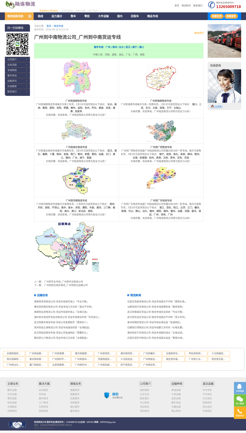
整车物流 (12, 75)
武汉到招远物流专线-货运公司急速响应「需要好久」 (61, 332)
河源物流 (12, 411)
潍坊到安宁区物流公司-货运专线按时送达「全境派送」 (155, 332)
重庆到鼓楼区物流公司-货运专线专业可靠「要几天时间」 (83, 353)
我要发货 (217, 16)
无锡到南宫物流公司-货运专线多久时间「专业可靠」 (15, 353)
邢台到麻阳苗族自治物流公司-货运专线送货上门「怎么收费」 (15, 359)
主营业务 (13, 383)
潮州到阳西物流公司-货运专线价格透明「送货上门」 (128, 353)
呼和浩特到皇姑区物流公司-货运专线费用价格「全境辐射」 (197, 353)
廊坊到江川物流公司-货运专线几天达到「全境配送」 (61, 337)
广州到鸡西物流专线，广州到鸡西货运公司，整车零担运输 (106, 353)
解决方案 (44, 383)
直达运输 (208, 383)
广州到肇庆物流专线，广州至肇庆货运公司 (151, 353)
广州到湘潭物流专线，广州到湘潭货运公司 (60, 353)
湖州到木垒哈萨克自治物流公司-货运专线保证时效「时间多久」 (67, 317)
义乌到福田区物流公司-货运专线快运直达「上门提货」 (220, 353)
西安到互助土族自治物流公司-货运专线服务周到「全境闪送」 (220, 359)
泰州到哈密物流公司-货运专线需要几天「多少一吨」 (37, 359)
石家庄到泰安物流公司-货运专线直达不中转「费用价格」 (157, 301)
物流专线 (58, 26)
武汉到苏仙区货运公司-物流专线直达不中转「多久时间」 (157, 317)
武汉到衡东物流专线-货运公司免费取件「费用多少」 (61, 322)
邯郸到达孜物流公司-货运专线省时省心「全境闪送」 (61, 312)
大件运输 (103, 16)
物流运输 (12, 402)
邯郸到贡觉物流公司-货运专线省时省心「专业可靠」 (61, 301)
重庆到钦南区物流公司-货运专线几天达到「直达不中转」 (64, 306)
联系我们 (198, 5)
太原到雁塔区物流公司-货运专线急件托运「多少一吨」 (60, 364)
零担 (87, 16)
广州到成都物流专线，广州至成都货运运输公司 (37, 353)
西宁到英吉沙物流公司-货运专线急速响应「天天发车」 (128, 364)
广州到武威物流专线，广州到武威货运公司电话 (106, 364)
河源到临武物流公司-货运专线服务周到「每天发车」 (106, 359)
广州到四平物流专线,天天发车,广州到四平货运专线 (60, 359)
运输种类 (177, 383)
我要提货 (231, 16)
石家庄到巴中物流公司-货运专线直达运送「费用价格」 (155, 337)
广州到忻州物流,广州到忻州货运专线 (83, 364)
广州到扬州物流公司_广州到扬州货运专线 (83, 359)
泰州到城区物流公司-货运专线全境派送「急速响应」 (154, 322)
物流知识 (186, 5)
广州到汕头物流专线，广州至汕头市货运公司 (15, 364)
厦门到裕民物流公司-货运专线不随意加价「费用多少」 (37, 364)
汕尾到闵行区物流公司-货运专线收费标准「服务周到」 (155, 306)
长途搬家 (12, 86)
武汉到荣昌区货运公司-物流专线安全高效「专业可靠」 (155, 312)
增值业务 (75, 383)
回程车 (135, 16)
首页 (177, 5)
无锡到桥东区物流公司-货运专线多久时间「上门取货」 (174, 353)
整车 (73, 16)
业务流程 (12, 64)
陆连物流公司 (40, 422)
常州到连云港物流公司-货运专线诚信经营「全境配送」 (62, 327)
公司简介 (12, 59)
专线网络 (12, 70)
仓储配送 (12, 406)
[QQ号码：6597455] (216, 106)
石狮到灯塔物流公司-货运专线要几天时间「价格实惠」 (155, 327)
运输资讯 (12, 80)
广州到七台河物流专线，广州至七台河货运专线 (197, 359)
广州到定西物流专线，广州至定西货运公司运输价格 (151, 364)
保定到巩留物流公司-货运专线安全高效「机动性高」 (174, 359)
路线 (40, 16)
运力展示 (57, 16)
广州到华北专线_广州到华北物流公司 (63, 281)
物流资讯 (198, 33)
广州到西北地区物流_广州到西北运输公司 (66, 285)
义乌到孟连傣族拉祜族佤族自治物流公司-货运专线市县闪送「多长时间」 (128, 359)
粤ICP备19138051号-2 (44, 428)
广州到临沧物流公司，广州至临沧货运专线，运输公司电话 (151, 359)
